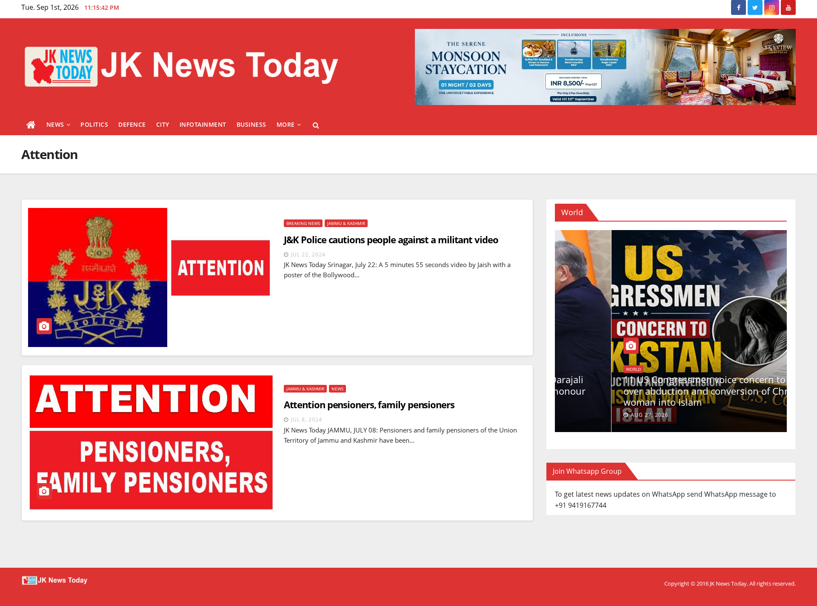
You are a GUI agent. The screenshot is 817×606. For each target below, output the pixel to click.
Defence (132, 124)
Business (251, 124)
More (286, 124)
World (617, 369)
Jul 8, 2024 (306, 419)
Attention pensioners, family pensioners (369, 404)
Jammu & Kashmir (346, 223)
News (55, 124)
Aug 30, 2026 (593, 414)
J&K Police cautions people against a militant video (391, 239)
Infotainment (203, 124)
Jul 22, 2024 (308, 254)
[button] (316, 125)
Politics (94, 124)
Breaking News (303, 223)
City (162, 124)
